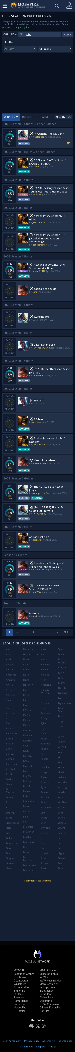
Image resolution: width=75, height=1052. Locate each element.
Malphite (28, 826)
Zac (60, 838)
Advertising (48, 1040)
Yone (60, 812)
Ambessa (11, 674)
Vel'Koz (62, 746)
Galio (9, 838)
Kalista (27, 720)
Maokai (27, 837)
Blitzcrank (11, 733)
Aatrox (9, 649)
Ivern (26, 674)
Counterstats (21, 980)
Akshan (10, 664)
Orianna (45, 703)
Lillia (25, 796)
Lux (25, 821)
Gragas (10, 858)
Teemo (62, 682)
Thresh (62, 688)
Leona (26, 791)
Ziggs (61, 853)
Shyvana (45, 827)
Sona (43, 858)
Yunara (62, 822)
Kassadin (28, 735)
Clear (67, 34)
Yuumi (61, 827)
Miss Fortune (27, 858)
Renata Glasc (44, 760)
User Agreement (12, 1040)
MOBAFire (20, 970)
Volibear (62, 777)
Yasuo (61, 807)
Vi (59, 757)
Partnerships (26, 1046)
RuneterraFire (21, 987)
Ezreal (9, 817)
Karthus (27, 730)
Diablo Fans (46, 997)
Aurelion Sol (10, 706)
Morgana (28, 870)
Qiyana (44, 728)
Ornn (43, 708)
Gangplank (12, 843)
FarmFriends (21, 1000)
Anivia (9, 684)
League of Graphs (24, 973)
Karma (27, 725)
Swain (44, 868)
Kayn (26, 750)
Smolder (45, 853)
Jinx (25, 705)
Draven (10, 797)
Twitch (61, 716)
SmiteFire (19, 990)
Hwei (26, 659)
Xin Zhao (62, 802)
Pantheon (46, 713)
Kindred (27, 766)
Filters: (8, 42)
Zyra (60, 868)
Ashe (9, 700)
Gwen (9, 868)
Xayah (61, 792)
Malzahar (28, 831)
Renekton (46, 767)
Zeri (60, 848)
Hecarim (28, 649)
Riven (44, 777)
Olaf (43, 698)
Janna (26, 679)
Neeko (44, 669)
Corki (9, 774)
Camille (10, 758)
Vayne (61, 736)
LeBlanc (27, 781)
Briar (9, 748)
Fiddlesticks (12, 822)
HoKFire (44, 1010)
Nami (44, 654)
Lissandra (28, 801)
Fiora (9, 827)
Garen (9, 848)
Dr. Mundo (10, 791)
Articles (52, 1046)
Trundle (62, 698)
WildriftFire (20, 983)
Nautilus (45, 664)
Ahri (8, 654)
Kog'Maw (28, 776)
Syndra (62, 654)
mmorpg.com (47, 987)
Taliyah (62, 667)
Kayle (26, 745)
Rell (43, 754)
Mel (25, 847)
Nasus (44, 659)
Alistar (9, 669)
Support (40, 1046)
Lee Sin (27, 786)
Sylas (61, 649)
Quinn (44, 733)
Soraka (44, 863)
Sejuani (45, 797)
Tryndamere (65, 703)
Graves (10, 863)
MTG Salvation (48, 970)
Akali (8, 659)
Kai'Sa (26, 715)
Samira (45, 792)
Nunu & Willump (45, 691)
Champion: (10, 34)
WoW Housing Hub (50, 980)
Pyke (43, 723)
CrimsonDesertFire (50, 1007)
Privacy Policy (31, 1040)
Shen (43, 822)
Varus (61, 731)
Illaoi (25, 664)
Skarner (45, 848)
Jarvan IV (28, 684)
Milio (26, 852)
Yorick (61, 817)
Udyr (60, 721)
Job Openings (65, 1040)
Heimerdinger (30, 654)
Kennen (27, 756)
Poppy (44, 718)
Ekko (8, 802)
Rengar (45, 772)
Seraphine (46, 807)
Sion (43, 838)
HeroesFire (20, 1007)
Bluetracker (46, 990)
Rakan (44, 738)
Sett (43, 812)
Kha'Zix (27, 760)
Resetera (19, 997)
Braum (10, 743)
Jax (24, 690)
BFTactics (20, 1010)
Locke (26, 806)
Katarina (28, 740)
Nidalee (45, 674)
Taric (60, 677)
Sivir (43, 843)
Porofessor (20, 977)
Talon (61, 672)
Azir (8, 718)
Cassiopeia (12, 764)
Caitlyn (10, 754)
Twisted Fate (62, 709)
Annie (9, 690)
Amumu (10, 679)
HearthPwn (46, 994)
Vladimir (62, 772)
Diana (9, 784)
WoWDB (44, 977)
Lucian (26, 811)
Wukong (62, 787)
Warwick (62, 782)
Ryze (43, 787)
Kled (25, 771)
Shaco (44, 817)
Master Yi (28, 842)
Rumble (45, 782)
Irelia (26, 669)
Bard (8, 723)
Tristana (62, 693)
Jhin (25, 700)
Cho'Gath (11, 769)
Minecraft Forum (49, 973)
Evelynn (10, 812)
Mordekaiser (30, 865)
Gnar (9, 853)
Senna (44, 802)
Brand (9, 738)
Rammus (45, 743)
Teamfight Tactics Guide (37, 880)
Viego (61, 762)
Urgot (61, 726)
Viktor (61, 767)
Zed (60, 843)
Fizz (8, 833)
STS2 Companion (50, 1004)
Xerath (61, 797)
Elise (8, 807)
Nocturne (46, 684)
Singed (44, 833)
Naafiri (44, 649)
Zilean (61, 858)
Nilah (43, 679)
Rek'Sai (45, 748)
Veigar (61, 741)
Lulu (25, 816)
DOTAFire (19, 994)
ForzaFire (19, 1004)
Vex (60, 752)
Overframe (46, 1000)
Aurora (10, 713)
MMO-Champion (49, 983)
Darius (9, 779)
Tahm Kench (61, 661)
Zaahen (62, 833)
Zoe (60, 863)
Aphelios (11, 695)
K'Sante (27, 710)
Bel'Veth (10, 728)
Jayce (26, 695)
